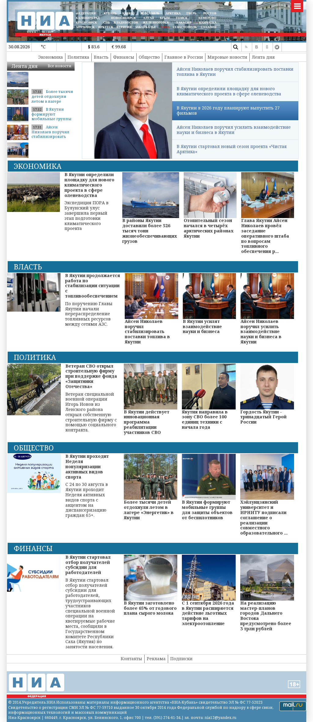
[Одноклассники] (266, 47)
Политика (78, 57)
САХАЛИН (208, 27)
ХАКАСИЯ (183, 22)
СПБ (106, 22)
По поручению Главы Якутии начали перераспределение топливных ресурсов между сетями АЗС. (92, 300)
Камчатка (207, 22)
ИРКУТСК (105, 27)
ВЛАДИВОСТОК (126, 22)
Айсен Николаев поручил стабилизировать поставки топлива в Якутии (51, 136)
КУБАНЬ (110, 13)
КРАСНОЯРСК (86, 22)
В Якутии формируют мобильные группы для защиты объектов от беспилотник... (51, 121)
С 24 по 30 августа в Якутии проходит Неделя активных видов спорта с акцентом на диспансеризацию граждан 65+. (87, 486)
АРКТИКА (173, 13)
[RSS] (246, 47)
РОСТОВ (209, 13)
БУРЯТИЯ (123, 27)
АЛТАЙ (148, 18)
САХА (165, 27)
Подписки (181, 658)
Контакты (131, 658)
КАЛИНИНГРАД (88, 18)
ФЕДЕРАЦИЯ (86, 13)
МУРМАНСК (85, 27)
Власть (101, 57)
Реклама (156, 658)
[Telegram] (277, 47)
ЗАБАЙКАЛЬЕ (146, 27)
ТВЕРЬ (191, 13)
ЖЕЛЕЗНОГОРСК (156, 22)
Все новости (60, 65)
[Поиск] (235, 47)
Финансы (123, 57)
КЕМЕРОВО (207, 18)
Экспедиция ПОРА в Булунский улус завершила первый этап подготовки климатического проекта (89, 201)
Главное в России (183, 57)
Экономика (50, 57)
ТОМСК (182, 18)
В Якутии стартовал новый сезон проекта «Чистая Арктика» (232, 148)
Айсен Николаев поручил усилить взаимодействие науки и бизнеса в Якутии (234, 129)
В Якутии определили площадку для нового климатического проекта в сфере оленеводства (229, 91)
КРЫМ (165, 18)
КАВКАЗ (128, 13)
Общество (149, 57)
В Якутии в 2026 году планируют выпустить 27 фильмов (228, 110)
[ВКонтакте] (256, 47)
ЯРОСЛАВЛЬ (150, 13)
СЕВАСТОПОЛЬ (185, 27)
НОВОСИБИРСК (123, 18)
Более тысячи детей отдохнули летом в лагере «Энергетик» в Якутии (52, 101)
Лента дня (263, 57)
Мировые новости (227, 57)
